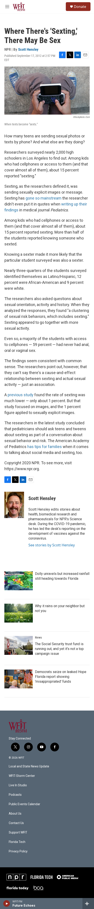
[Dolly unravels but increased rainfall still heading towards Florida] (18, 580)
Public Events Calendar (24, 804)
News (38, 637)
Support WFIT (18, 832)
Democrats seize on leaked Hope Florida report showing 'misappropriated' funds (60, 677)
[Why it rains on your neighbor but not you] (18, 613)
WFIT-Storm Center (22, 776)
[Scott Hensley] (14, 505)
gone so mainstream (43, 198)
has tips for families (44, 446)
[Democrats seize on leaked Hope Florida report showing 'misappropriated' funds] (18, 679)
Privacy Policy (18, 851)
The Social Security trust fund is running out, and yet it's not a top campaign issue (59, 649)
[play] (6, 903)
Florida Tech (17, 842)
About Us (15, 813)
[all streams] (88, 903)
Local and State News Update (29, 766)
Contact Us (16, 823)
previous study (20, 394)
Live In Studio (18, 785)
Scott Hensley (28, 49)
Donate (80, 7)
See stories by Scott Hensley (51, 545)
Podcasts (15, 794)
